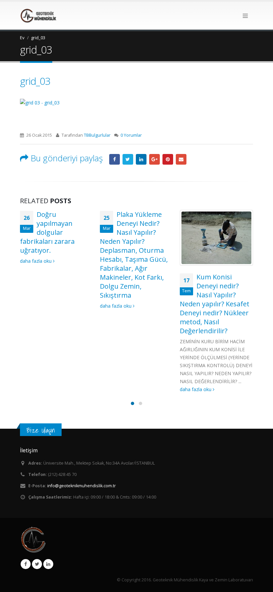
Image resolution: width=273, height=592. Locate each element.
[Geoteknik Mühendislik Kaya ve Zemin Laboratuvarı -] (38, 15)
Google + (154, 159)
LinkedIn (141, 159)
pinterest (167, 159)
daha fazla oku (36, 261)
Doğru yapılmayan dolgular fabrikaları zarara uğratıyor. (47, 232)
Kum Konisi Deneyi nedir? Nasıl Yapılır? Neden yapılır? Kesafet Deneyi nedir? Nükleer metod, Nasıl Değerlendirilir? (214, 303)
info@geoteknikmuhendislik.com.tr (81, 486)
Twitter (37, 564)
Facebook (114, 159)
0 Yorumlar (131, 135)
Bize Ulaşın (41, 430)
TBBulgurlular (97, 135)
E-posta (181, 159)
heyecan (128, 159)
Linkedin (48, 564)
